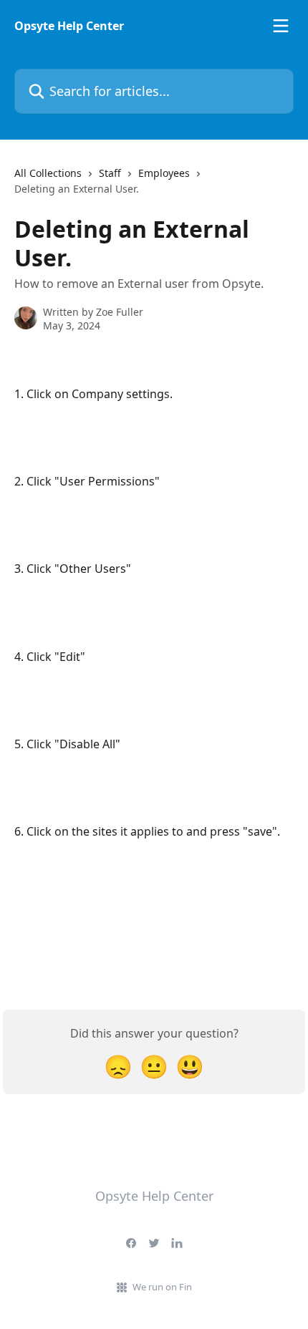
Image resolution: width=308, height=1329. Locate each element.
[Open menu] (281, 25)
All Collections (48, 173)
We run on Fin (162, 1286)
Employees (164, 173)
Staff (110, 173)
